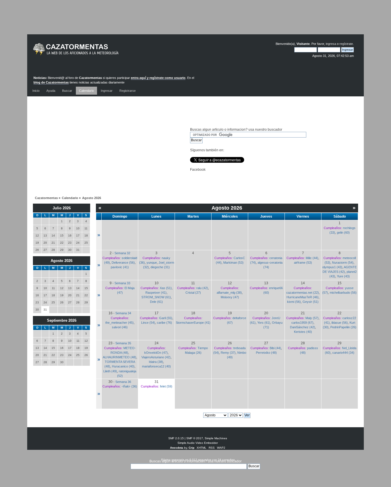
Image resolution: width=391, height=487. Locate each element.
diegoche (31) (160, 267)
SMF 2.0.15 (176, 438)
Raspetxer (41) (156, 292)
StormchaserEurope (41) (193, 322)
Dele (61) (156, 301)
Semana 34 (123, 313)
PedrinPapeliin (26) (343, 327)
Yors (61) (263, 322)
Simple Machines (216, 438)
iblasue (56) (339, 322)
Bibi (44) (275, 348)
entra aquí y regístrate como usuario (158, 77)
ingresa (331, 43)
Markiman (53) (233, 262)
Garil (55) (165, 318)
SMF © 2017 (194, 438)
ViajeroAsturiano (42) (156, 357)
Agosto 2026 (61, 261)
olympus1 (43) (332, 267)
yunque (152, 262)
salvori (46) (120, 327)
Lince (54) (148, 322)
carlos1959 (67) (302, 322)
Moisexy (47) (230, 297)
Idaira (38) (156, 361)
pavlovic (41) (120, 267)
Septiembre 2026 (61, 320)
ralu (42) (202, 288)
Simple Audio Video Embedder (197, 442)
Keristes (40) (303, 331)
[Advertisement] (195, 21)
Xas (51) (166, 288)
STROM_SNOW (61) (156, 297)
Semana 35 (123, 343)
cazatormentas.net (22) (302, 292)
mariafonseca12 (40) (156, 366)
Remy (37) (228, 352)
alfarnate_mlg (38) (229, 292)
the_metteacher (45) (119, 322)
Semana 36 (123, 381)
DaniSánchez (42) (302, 327)
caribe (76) (164, 322)
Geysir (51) (311, 301)
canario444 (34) (343, 352)
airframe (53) (303, 262)
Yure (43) (343, 276)
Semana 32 (122, 253)
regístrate (346, 43)
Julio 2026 (62, 208)
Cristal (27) (193, 292)
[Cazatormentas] (97, 51)
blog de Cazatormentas (51, 82)
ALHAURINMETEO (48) (119, 357)
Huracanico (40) (123, 366)
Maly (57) (312, 318)
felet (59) (166, 386)
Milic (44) (312, 258)
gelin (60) (343, 232)
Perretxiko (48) (266, 352)
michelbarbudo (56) (343, 292)
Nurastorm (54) (343, 262)
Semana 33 (122, 283)
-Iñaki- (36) (129, 386)
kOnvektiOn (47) (156, 352)
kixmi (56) (294, 301)
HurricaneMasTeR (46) (303, 297)
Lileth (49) (110, 371)
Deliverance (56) (123, 262)
